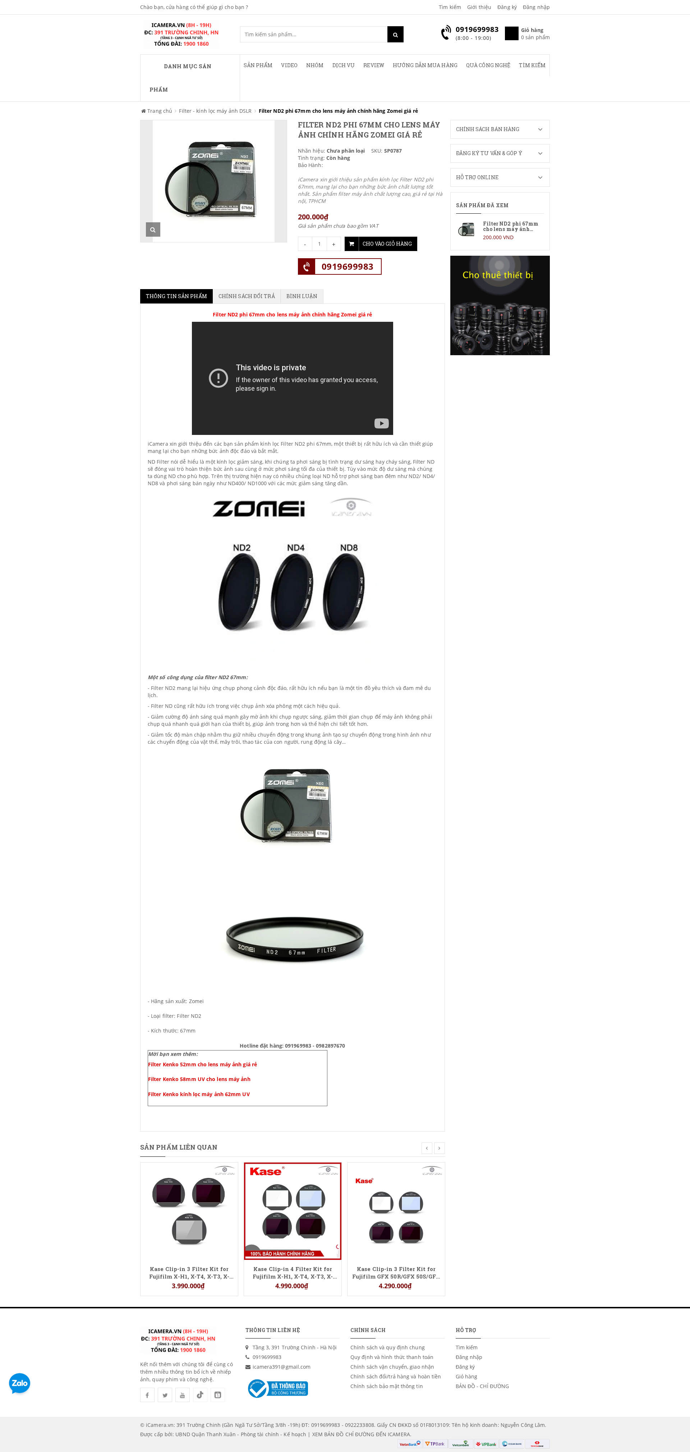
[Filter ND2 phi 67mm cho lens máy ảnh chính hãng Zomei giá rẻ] (500, 230)
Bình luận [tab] (302, 296)
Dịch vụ (343, 65)
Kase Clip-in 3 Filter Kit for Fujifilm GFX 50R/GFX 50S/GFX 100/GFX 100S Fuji (396, 1272)
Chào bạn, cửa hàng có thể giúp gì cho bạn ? (194, 7)
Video (289, 65)
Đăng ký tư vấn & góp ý (489, 153)
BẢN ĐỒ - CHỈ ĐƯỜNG (482, 1386)
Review (373, 65)
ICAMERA (399, 1434)
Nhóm (314, 65)
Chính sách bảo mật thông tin (386, 1386)
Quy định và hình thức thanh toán (391, 1357)
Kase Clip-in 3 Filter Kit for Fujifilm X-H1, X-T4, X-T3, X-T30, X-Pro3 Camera (189, 1272)
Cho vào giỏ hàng (387, 243)
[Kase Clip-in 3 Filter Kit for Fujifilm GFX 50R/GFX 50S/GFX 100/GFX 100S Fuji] (396, 1210)
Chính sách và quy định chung (387, 1347)
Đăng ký (507, 7)
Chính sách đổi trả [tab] (246, 296)
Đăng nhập (536, 7)
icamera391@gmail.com (282, 1366)
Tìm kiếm (450, 7)
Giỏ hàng (467, 1376)
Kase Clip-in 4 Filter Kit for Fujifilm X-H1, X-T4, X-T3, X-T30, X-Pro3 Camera (293, 1272)
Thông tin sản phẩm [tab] (176, 296)
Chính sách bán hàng (488, 129)
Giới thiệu (479, 7)
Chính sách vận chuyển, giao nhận (392, 1366)
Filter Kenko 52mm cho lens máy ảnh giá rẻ (202, 1064)
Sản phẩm (258, 65)
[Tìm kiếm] (395, 34)
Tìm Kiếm (532, 65)
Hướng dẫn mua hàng (425, 65)
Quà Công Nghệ (488, 65)
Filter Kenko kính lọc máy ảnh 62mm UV (199, 1094)
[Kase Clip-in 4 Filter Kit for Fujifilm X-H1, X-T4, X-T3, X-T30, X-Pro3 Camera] (292, 1210)
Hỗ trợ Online (477, 177)
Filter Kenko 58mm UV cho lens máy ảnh (199, 1079)
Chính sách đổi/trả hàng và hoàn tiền (395, 1376)
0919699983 (348, 266)
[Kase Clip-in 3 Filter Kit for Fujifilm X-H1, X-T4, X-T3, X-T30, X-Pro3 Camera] (189, 1210)
